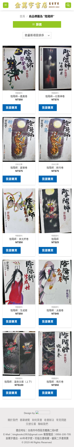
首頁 (22, 16)
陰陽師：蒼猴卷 (18, 167)
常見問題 (61, 420)
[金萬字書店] (36, 5)
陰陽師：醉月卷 (55, 167)
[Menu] (6, 5)
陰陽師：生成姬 (18, 310)
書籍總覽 (25, 420)
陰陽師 (55, 239)
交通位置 (31, 424)
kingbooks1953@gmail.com (28, 434)
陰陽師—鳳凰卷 (18, 96)
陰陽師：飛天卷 (55, 381)
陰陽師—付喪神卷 (55, 96)
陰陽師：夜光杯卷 (19, 239)
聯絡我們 (43, 424)
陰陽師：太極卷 (55, 310)
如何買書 (37, 420)
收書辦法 (49, 420)
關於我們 (13, 420)
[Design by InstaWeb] (42, 413)
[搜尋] (68, 5)
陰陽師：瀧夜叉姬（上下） (18, 381)
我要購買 (11, 107)
